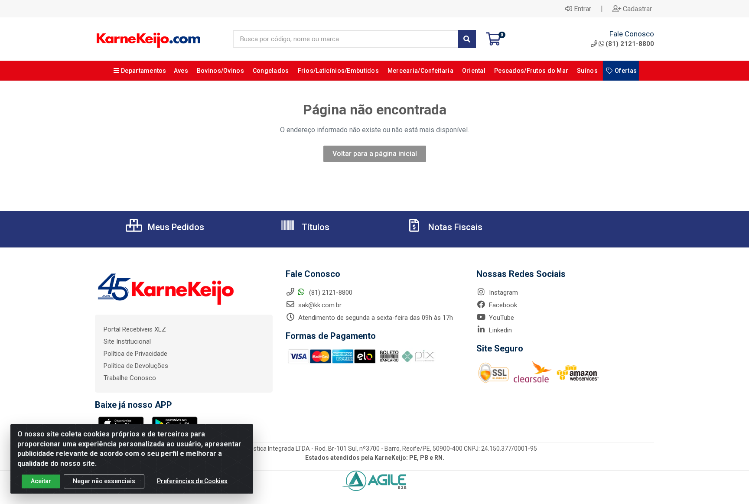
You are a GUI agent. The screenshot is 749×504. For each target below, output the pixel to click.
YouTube (500, 318)
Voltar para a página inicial (374, 154)
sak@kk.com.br (319, 305)
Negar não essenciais (104, 481)
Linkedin (499, 330)
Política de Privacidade (135, 354)
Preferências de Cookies (192, 481)
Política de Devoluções (136, 366)
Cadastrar (637, 8)
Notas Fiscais (454, 227)
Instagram (502, 292)
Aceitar (41, 481)
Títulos (314, 227)
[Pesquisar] (467, 39)
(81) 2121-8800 (630, 44)
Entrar (582, 8)
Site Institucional (127, 341)
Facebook (502, 305)
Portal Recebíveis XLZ (135, 329)
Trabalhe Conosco (130, 378)
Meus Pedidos (175, 227)
